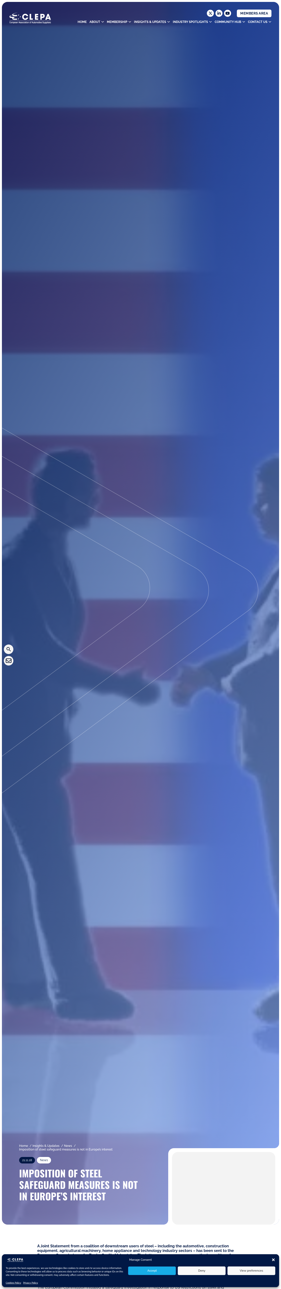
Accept (152, 1270)
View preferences (251, 1270)
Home (82, 22)
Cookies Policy (13, 1283)
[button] (273, 1260)
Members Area (254, 13)
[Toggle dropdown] (102, 21)
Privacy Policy (30, 1283)
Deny (201, 1270)
